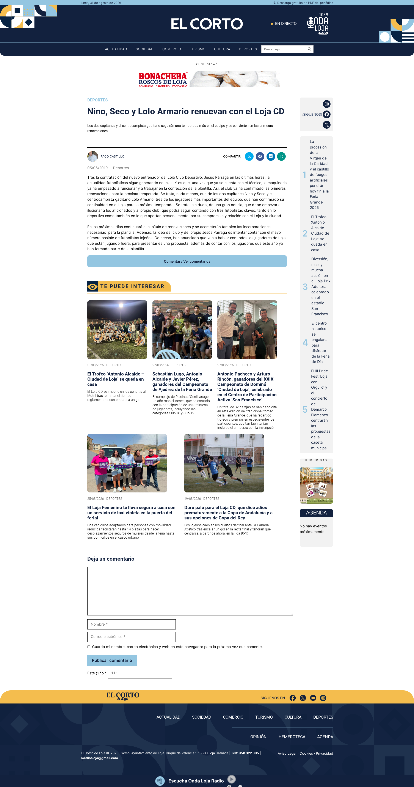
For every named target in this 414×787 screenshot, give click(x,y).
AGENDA (325, 736)
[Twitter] (303, 698)
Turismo (197, 49)
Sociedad (145, 49)
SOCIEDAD (201, 717)
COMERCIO (233, 717)
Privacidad (324, 753)
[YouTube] (313, 698)
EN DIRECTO (286, 23)
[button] (231, 779)
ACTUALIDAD (168, 717)
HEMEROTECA (292, 736)
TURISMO (264, 717)
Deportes (248, 49)
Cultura (222, 49)
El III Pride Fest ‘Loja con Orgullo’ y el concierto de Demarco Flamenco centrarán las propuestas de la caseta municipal (321, 409)
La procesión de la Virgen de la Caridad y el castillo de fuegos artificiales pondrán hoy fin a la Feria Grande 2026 (319, 174)
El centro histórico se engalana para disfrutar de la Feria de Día (321, 342)
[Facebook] (292, 698)
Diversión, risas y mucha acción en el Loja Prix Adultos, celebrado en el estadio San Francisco (320, 286)
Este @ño (97, 673)
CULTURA (293, 717)
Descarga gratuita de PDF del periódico (305, 3)
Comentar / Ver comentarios (187, 261)
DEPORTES (323, 717)
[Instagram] (323, 698)
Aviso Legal (287, 753)
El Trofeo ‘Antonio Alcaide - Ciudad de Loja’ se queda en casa (320, 233)
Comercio (171, 49)
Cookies (306, 753)
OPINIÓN (258, 736)
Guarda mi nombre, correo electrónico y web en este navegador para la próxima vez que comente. (177, 647)
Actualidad (116, 49)
